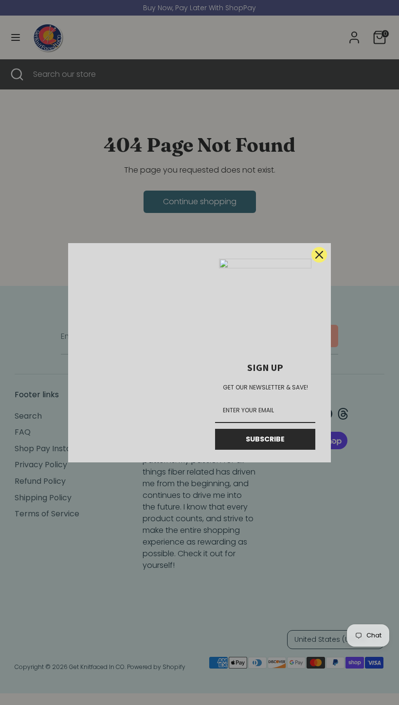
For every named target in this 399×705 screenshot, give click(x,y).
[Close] (319, 254)
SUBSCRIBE (265, 439)
